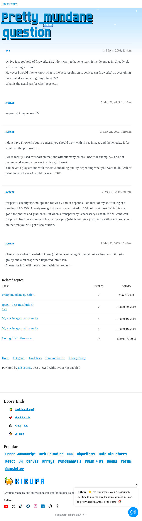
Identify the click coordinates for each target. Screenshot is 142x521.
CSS (70, 454)
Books (112, 461)
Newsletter (14, 469)
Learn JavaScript (20, 454)
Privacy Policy (77, 358)
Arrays (48, 461)
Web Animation (51, 454)
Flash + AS (94, 461)
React (10, 461)
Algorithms (86, 454)
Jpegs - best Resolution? (18, 304)
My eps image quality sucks (20, 318)
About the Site (22, 417)
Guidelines (35, 358)
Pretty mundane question (46, 25)
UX (20, 461)
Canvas (32, 461)
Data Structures (113, 454)
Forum (126, 461)
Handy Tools (21, 425)
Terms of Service (55, 358)
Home (5, 358)
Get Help (19, 433)
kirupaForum (9, 3)
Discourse (24, 367)
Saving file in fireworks (17, 338)
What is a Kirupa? (24, 409)
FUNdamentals (69, 461)
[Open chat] (133, 512)
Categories (19, 358)
